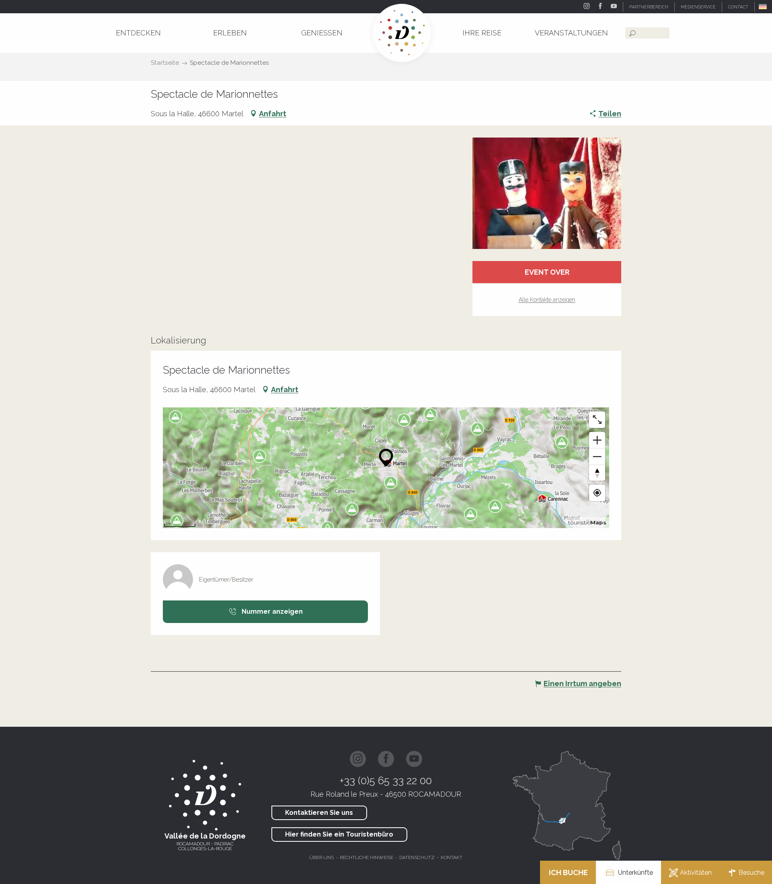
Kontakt (451, 857)
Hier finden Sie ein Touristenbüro (339, 834)
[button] (763, 6)
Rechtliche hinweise (366, 857)
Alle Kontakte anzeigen (547, 299)
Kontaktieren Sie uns (319, 812)
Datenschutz (417, 857)
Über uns (321, 857)
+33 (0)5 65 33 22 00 (386, 781)
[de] (763, 6)
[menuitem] (138, 33)
